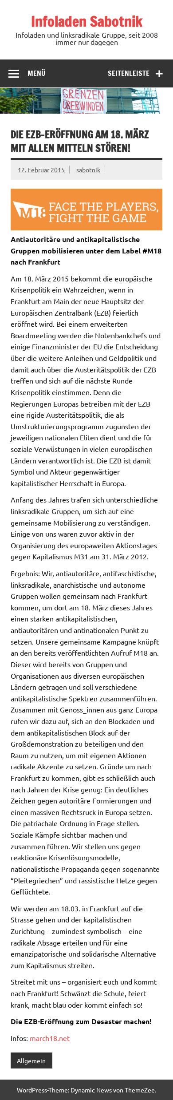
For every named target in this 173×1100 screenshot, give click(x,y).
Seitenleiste (128, 73)
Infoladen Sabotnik (86, 21)
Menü (36, 73)
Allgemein (31, 1060)
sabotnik (88, 170)
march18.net (50, 1037)
